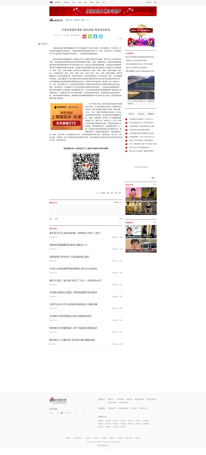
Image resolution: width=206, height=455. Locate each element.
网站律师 (120, 438)
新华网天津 (143, 408)
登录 (50, 219)
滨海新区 (103, 193)
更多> (155, 184)
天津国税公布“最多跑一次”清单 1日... (141, 119)
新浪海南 (108, 427)
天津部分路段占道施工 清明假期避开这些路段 (73, 292)
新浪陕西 (123, 424)
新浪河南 (108, 421)
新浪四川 (138, 421)
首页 (52, 413)
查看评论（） (118, 202)
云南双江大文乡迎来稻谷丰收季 (136, 60)
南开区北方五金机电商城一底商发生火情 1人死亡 (75, 233)
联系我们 (95, 438)
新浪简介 (68, 438)
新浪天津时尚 (112, 402)
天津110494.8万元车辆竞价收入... (140, 147)
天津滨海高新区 (123, 408)
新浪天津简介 (78, 438)
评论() (114, 237)
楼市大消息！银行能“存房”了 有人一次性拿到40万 (75, 280)
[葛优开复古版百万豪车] (149, 239)
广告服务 (87, 438)
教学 (112, 193)
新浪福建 (145, 421)
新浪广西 (123, 427)
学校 (116, 193)
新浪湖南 (108, 424)
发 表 (120, 219)
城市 (85, 2)
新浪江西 (100, 427)
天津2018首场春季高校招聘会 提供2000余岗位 (73, 268)
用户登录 (148, 2)
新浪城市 (100, 421)
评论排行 (141, 114)
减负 (108, 193)
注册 (155, 2)
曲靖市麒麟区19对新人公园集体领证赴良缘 (140, 71)
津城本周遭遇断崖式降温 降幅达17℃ (68, 245)
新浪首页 (57, 2)
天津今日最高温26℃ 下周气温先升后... (142, 123)
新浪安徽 (130, 424)
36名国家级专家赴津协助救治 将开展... (142, 133)
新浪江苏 (138, 424)
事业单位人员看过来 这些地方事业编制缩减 (72, 340)
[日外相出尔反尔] (133, 225)
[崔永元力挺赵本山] (133, 239)
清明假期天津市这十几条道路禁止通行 (69, 256)
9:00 (77, 413)
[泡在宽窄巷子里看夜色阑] (133, 202)
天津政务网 (111, 408)
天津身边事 (120, 399)
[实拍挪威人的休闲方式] (149, 188)
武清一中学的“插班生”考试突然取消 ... (142, 140)
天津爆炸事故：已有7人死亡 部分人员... (142, 137)
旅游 (79, 2)
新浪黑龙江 (146, 424)
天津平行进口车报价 (137, 101)
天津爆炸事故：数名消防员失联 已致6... (142, 126)
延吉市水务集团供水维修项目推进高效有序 (140, 57)
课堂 (119, 193)
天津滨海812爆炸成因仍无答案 (139, 130)
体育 (97, 2)
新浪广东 (130, 421)
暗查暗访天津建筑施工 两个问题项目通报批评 (73, 328)
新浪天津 (66, 2)
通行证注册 (129, 438)
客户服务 (103, 438)
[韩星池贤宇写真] (133, 188)
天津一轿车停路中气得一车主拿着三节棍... (143, 144)
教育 (82, 20)
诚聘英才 (111, 438)
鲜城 (91, 2)
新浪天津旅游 (151, 399)
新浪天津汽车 (123, 402)
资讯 (73, 2)
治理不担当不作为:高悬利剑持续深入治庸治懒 (73, 304)
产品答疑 (137, 438)
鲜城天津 (129, 399)
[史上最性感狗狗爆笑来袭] (149, 202)
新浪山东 (115, 427)
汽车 (103, 2)
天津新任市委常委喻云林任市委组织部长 (70, 316)
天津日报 (134, 408)
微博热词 (151, 114)
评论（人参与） (75, 35)
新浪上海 (115, 421)
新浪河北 (115, 424)
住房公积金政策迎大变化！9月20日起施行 (139, 64)
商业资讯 (77, 20)
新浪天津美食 (139, 399)
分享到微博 (44, 44)
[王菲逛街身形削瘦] (149, 225)
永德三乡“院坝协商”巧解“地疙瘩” (137, 67)
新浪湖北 (100, 424)
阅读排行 (132, 114)
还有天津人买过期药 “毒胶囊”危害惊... (142, 151)
